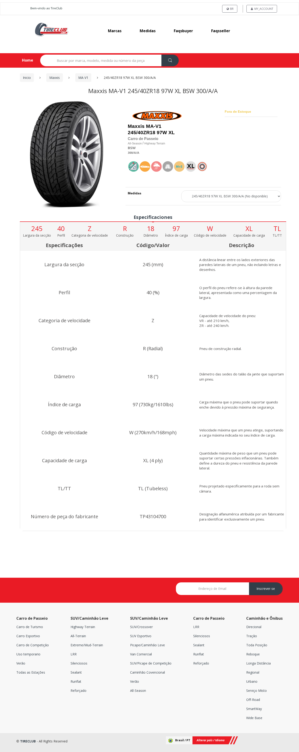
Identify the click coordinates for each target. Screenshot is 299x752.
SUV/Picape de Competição (150, 663)
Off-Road (253, 699)
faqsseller (220, 30)
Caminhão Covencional (147, 672)
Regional (252, 672)
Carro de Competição (32, 645)
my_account (263, 9)
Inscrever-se (265, 588)
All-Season (138, 690)
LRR (74, 654)
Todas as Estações (30, 672)
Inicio (27, 77)
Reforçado (78, 690)
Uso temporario (28, 654)
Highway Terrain (83, 627)
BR (231, 9)
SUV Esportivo (140, 636)
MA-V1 (83, 77)
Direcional (253, 627)
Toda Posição (256, 645)
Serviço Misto (256, 690)
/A (134, 153)
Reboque (253, 654)
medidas (148, 30)
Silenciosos (79, 663)
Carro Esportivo (28, 636)
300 (130, 153)
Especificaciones (153, 217)
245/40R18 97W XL (151, 132)
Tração (251, 636)
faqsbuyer (183, 30)
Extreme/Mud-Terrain (87, 645)
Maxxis (54, 77)
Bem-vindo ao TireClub (46, 8)
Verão (20, 663)
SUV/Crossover (141, 627)
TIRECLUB (28, 741)
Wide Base (254, 718)
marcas (114, 30)
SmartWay (254, 709)
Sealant (76, 672)
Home (23, 60)
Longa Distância (258, 663)
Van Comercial (141, 654)
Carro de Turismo (29, 627)
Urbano (251, 681)
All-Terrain (78, 636)
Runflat (76, 681)
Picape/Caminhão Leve (147, 645)
